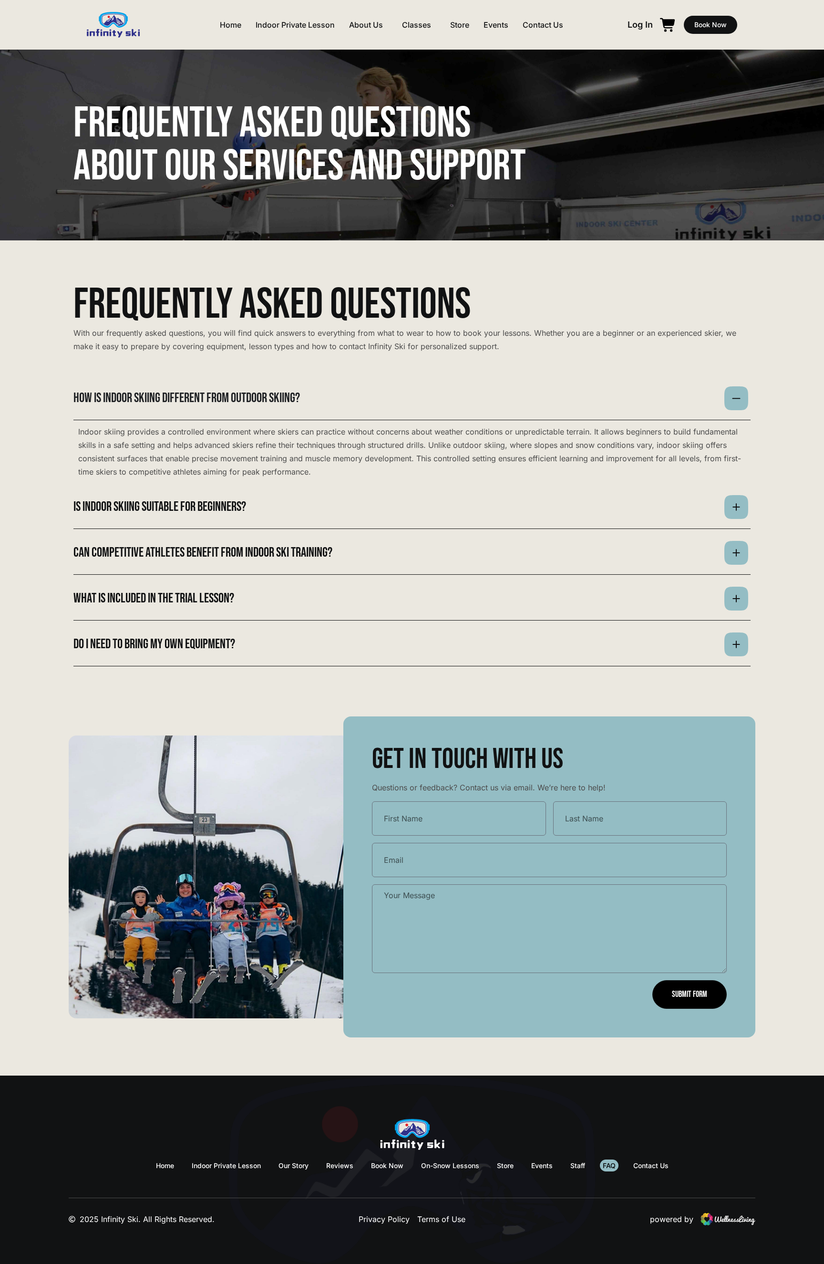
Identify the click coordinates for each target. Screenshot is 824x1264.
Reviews (339, 1165)
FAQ (609, 1165)
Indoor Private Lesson (295, 25)
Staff (577, 1165)
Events (496, 25)
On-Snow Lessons (450, 1165)
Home (230, 25)
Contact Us (543, 25)
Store (459, 25)
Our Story (293, 1165)
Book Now (387, 1165)
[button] (640, 24)
